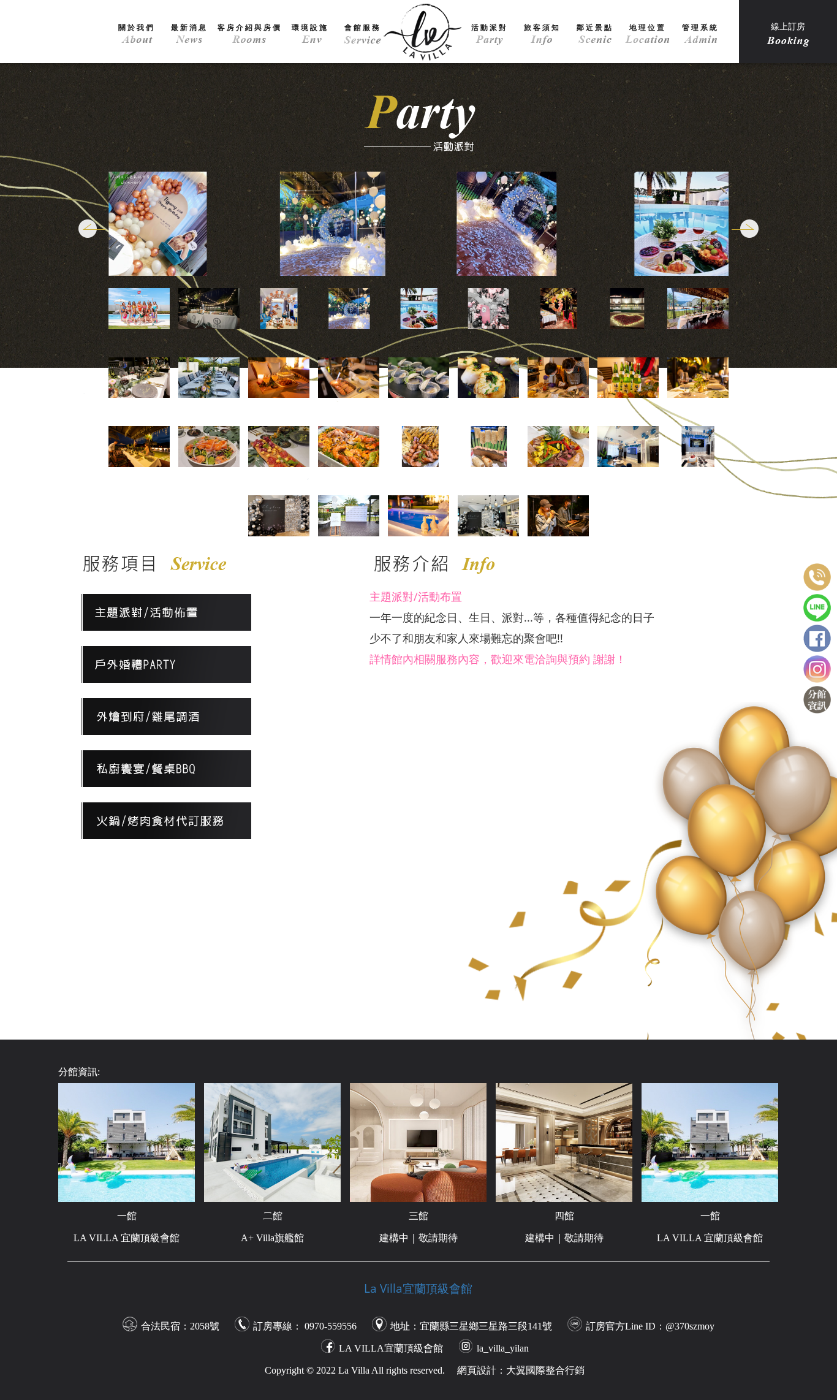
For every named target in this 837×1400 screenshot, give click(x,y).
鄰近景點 (595, 27)
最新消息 (189, 27)
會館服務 (362, 27)
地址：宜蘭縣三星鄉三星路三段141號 (471, 1326)
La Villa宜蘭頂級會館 (418, 1288)
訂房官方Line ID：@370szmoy (650, 1326)
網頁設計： (481, 1370)
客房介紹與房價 (250, 27)
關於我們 (136, 27)
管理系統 (700, 27)
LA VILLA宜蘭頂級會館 (391, 1348)
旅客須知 (542, 27)
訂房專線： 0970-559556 (305, 1326)
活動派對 (489, 27)
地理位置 (647, 27)
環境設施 (310, 27)
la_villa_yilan (503, 1348)
